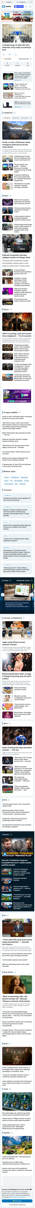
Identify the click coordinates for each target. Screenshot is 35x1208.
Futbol (26, 481)
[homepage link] (6, 6)
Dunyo (6, 477)
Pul (11, 481)
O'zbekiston (15, 477)
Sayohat (22, 484)
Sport (6, 481)
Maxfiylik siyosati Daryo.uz (18, 1197)
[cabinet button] (30, 6)
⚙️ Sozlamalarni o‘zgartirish (17, 1204)
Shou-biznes (8, 484)
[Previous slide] (3, 54)
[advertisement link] (19, 6)
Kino (16, 484)
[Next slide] (15, 54)
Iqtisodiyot (24, 477)
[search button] (26, 6)
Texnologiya (18, 481)
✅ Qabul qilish (17, 1201)
